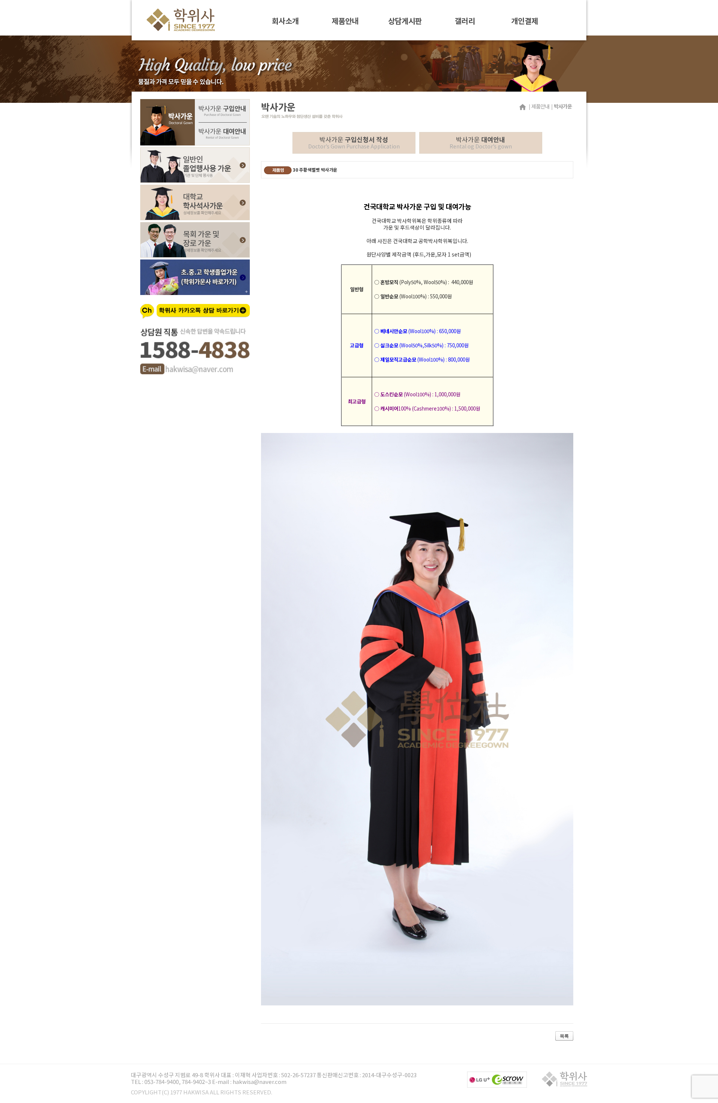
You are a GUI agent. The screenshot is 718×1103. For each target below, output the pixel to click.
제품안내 (345, 20)
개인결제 (524, 20)
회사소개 (285, 20)
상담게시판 (405, 20)
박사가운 (354, 142)
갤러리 (465, 20)
